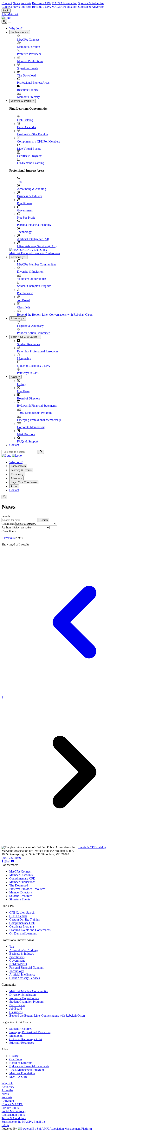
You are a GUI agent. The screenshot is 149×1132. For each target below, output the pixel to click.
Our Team (23, 391)
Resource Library (27, 89)
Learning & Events (21, 100)
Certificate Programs (29, 155)
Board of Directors (28, 398)
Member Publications (30, 61)
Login (6, 10)
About (14, 376)
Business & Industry (29, 196)
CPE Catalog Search (22, 912)
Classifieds (23, 307)
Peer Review (25, 293)
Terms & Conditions (14, 1118)
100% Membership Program (34, 412)
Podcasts (26, 3)
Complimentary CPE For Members (38, 141)
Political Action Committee (33, 333)
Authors (6, 527)
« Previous (8, 537)
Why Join (7, 1083)
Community (17, 257)
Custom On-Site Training (32, 134)
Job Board (23, 300)
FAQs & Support (27, 441)
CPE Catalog (25, 120)
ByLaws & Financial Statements (37, 405)
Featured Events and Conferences (29, 930)
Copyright (8, 1100)
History (21, 384)
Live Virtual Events (29, 148)
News (16, 3)
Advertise (7, 1090)
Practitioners (24, 203)
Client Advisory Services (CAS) (36, 246)
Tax (19, 181)
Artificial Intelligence (22, 974)
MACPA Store (26, 434)
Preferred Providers (29, 54)
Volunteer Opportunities (31, 278)
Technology (24, 232)
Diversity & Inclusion (30, 271)
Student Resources (28, 344)
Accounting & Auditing (31, 189)
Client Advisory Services (24, 978)
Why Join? (16, 28)
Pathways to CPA (28, 372)
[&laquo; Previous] (74, 694)
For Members (19, 32)
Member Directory (28, 97)
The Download (26, 75)
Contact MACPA (12, 1104)
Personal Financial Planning (34, 224)
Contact (14, 445)
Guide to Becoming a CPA (33, 365)
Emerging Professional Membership (39, 420)
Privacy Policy (10, 1107)
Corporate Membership (31, 427)
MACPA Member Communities (36, 264)
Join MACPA (10, 14)
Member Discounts (28, 46)
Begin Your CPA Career (24, 336)
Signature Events (27, 68)
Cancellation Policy (13, 1114)
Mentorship (24, 358)
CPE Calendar (18, 916)
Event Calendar (26, 127)
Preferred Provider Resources (27, 889)
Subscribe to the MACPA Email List (24, 1121)
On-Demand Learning (30, 163)
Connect (7, 3)
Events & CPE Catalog (92, 847)
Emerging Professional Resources (37, 351)
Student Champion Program (34, 286)
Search (44, 520)
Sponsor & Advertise (91, 3)
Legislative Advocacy (30, 325)
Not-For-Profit (26, 217)
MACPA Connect (28, 39)
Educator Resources (21, 1042)
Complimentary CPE (22, 878)
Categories (8, 523)
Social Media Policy (14, 1111)
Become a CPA (41, 3)
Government (24, 210)
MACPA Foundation (64, 3)
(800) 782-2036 (11, 857)
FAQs (5, 1125)
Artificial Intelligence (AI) (33, 239)
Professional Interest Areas (33, 82)
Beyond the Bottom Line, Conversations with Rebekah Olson (55, 314)
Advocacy (17, 318)
